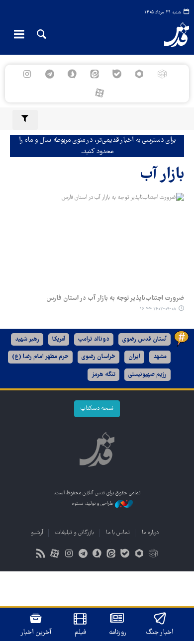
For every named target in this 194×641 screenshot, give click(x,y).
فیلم (80, 633)
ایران (134, 357)
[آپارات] (99, 93)
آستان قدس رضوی (144, 339)
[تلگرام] (49, 74)
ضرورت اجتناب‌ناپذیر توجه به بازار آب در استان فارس (115, 298)
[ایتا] (94, 74)
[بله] (117, 74)
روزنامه (117, 633)
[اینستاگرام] (27, 74)
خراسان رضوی (98, 357)
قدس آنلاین (170, 34)
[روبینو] (139, 74)
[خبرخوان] (41, 555)
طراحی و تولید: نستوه (93, 504)
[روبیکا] (162, 74)
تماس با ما (118, 533)
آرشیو (37, 533)
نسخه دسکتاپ (97, 408)
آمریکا (58, 339)
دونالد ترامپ (93, 339)
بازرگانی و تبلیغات (74, 533)
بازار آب (162, 175)
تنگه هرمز (103, 374)
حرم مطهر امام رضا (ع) (40, 357)
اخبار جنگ (160, 633)
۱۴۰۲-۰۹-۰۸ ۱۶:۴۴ (158, 309)
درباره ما (150, 533)
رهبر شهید (27, 339)
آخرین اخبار (36, 633)
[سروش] (72, 74)
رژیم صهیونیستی (147, 374)
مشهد (160, 357)
